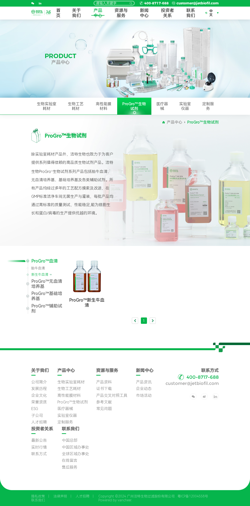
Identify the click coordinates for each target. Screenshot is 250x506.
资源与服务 (121, 13)
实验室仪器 (185, 106)
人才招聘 (82, 496)
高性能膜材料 (103, 106)
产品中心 (98, 13)
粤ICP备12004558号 (192, 496)
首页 (58, 13)
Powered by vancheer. (115, 500)
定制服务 (208, 106)
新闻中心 (144, 13)
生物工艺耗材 (75, 106)
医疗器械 (162, 106)
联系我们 (190, 13)
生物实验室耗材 (46, 106)
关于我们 (76, 13)
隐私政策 (38, 496)
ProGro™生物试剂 (134, 106)
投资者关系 (167, 13)
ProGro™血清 (44, 261)
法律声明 (60, 496)
